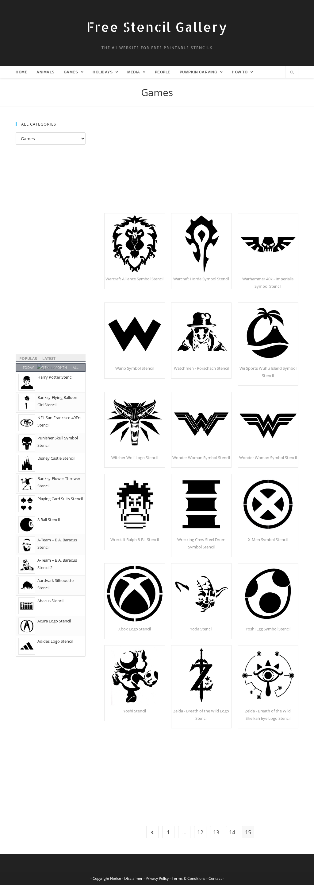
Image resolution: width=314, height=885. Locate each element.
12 (200, 832)
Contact (215, 878)
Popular (28, 358)
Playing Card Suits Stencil (60, 498)
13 (216, 832)
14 (232, 832)
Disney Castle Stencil (56, 458)
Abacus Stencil (50, 600)
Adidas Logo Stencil (55, 641)
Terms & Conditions (188, 878)
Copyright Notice (107, 878)
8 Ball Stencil (48, 519)
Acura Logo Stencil (54, 621)
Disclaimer (133, 878)
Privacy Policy (157, 878)
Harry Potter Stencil (55, 377)
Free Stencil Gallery (157, 27)
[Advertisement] (201, 168)
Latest (49, 358)
